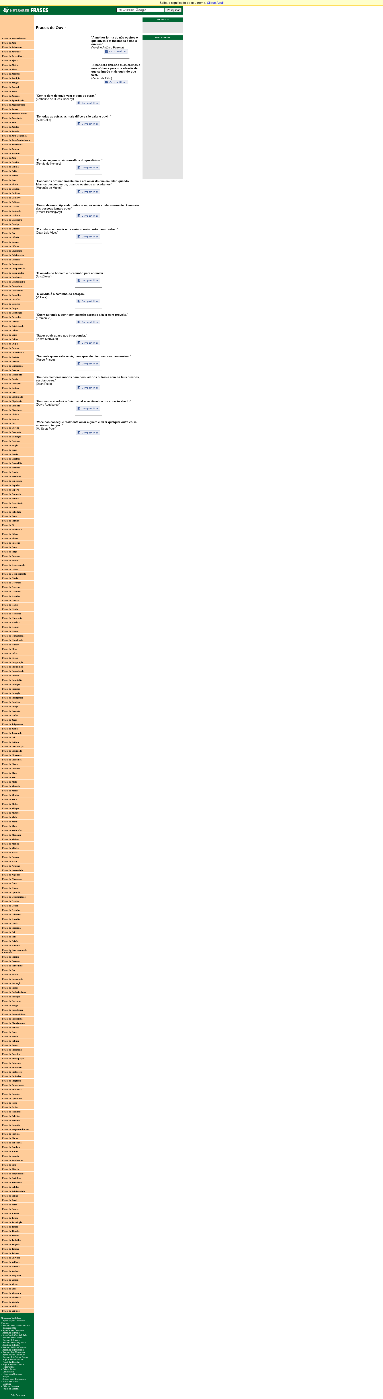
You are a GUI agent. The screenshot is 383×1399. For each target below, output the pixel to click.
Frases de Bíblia (10, 184)
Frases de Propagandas (13, 1085)
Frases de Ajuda (10, 60)
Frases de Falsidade (11, 512)
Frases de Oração (10, 901)
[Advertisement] (15, 25)
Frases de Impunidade (13, 671)
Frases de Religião (11, 1116)
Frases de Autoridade (12, 144)
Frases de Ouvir (10, 923)
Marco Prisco (45, 359)
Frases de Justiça (10, 728)
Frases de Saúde (10, 1151)
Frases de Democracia (12, 366)
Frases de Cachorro (11, 197)
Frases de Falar (9, 507)
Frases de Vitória (10, 1306)
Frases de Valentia (11, 1266)
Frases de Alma (9, 69)
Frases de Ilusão (10, 658)
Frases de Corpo (10, 308)
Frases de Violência (11, 1297)
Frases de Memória (11, 786)
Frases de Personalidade (13, 1014)
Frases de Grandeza (11, 591)
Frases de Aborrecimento (13, 38)
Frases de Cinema (10, 242)
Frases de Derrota (10, 370)
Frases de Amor (9, 91)
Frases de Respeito (11, 1125)
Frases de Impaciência (12, 667)
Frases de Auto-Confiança (14, 136)
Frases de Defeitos (10, 361)
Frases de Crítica (10, 339)
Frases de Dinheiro (11, 405)
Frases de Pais (9, 936)
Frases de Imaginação (12, 662)
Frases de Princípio (11, 1063)
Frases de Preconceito (12, 1050)
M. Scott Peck (46, 428)
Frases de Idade (9, 649)
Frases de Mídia (10, 804)
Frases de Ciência (10, 237)
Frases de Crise (9, 335)
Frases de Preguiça (11, 1054)
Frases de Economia (11, 432)
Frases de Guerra (10, 600)
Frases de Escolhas (11, 459)
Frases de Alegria (10, 65)
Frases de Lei (8, 737)
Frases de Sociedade (11, 1178)
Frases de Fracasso (11, 556)
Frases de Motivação (11, 830)
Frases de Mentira (10, 795)
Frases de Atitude (10, 131)
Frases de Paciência (11, 928)
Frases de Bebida (10, 166)
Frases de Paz (8, 970)
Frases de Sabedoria (11, 1142)
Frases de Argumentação (13, 105)
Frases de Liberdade (12, 751)
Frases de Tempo (10, 1227)
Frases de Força (9, 551)
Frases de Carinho (11, 215)
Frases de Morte (9, 826)
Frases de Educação (11, 436)
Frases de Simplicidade (13, 1173)
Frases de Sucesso (10, 1209)
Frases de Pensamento (12, 979)
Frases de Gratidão (11, 596)
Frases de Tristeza (10, 1253)
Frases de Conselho (11, 295)
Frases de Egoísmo (11, 441)
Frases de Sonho (10, 1196)
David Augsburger (48, 404)
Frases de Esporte (10, 490)
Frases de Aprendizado (13, 100)
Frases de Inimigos (11, 684)
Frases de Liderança (11, 755)
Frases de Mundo (10, 844)
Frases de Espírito (11, 485)
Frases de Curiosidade (12, 352)
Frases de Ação (9, 43)
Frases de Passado (11, 961)
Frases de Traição (10, 1249)
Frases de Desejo (10, 379)
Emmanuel (44, 318)
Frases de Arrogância (12, 118)
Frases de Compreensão (13, 268)
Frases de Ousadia (11, 919)
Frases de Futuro (10, 560)
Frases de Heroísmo (11, 613)
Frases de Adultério (11, 51)
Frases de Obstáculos (12, 879)
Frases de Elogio (10, 445)
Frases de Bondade (11, 189)
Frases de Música (10, 848)
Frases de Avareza (10, 149)
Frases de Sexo (9, 1165)
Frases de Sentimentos (12, 1160)
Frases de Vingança (11, 1293)
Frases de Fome (9, 547)
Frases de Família (10, 521)
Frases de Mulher (10, 839)
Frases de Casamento (12, 220)
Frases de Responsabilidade (15, 1129)
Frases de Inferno (10, 675)
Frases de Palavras (11, 945)
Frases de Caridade (11, 211)
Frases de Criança (10, 321)
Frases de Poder (9, 1032)
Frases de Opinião (11, 892)
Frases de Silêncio (10, 1169)
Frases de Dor (8, 423)
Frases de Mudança (11, 835)
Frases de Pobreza (10, 1027)
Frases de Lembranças (12, 746)
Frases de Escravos (11, 467)
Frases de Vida (9, 1288)
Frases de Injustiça (11, 689)
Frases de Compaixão (12, 264)
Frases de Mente (10, 790)
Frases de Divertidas (11, 410)
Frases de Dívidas (10, 414)
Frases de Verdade (11, 1271)
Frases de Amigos (10, 82)
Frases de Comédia (11, 259)
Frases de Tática (10, 1218)
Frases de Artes (9, 122)
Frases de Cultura (10, 348)
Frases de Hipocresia (12, 618)
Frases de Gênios (10, 569)
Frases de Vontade (11, 1311)
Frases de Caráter (10, 206)
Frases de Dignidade (12, 401)
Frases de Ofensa (10, 888)
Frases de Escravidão (12, 463)
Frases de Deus (9, 392)
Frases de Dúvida (10, 428)
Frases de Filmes (10, 538)
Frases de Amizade (11, 87)
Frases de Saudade (11, 1147)
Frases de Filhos (10, 534)
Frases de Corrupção (12, 313)
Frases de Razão (10, 1107)
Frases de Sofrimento (12, 1182)
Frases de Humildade (12, 640)
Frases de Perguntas (11, 1001)
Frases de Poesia (10, 1036)
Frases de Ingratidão (12, 680)
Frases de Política (10, 1041)
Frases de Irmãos (10, 715)
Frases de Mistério (11, 813)
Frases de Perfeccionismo (14, 992)
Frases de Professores (12, 1072)
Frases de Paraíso (10, 957)
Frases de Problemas (12, 1067)
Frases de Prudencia (11, 1089)
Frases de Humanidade (13, 636)
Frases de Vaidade (11, 1262)
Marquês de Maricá (49, 187)
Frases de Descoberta (12, 374)
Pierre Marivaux (47, 339)
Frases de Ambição (11, 78)
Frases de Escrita (10, 472)
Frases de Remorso (11, 1120)
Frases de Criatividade (13, 326)
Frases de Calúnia (11, 202)
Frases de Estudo (10, 498)
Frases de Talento (10, 1213)
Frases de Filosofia (11, 543)
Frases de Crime (10, 330)
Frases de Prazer (10, 1045)
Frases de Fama (9, 516)
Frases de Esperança (12, 481)
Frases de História (11, 622)
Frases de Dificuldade (12, 397)
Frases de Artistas (10, 127)
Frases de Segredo (10, 1156)
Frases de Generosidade (13, 565)
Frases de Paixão (10, 941)
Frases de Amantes (11, 74)
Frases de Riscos (10, 1138)
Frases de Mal (9, 777)
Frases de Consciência (12, 290)
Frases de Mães (9, 773)
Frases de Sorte (9, 1204)
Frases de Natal (9, 861)
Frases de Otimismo (11, 914)
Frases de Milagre (10, 808)
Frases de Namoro (10, 857)
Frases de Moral (10, 821)
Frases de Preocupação (13, 1058)
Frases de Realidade (11, 1111)
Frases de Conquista (12, 286)
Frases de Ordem (10, 905)
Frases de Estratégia (11, 494)
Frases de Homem (10, 627)
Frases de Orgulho (11, 910)
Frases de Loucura (11, 768)
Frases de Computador (13, 273)
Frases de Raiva (9, 1103)
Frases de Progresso (11, 1081)
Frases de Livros (10, 764)
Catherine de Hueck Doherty (55, 99)
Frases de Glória (10, 578)
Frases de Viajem (10, 1280)
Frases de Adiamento (12, 47)
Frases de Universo (11, 1258)
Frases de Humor (10, 644)
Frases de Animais (11, 96)
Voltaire (41, 297)
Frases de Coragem (11, 304)
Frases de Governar (11, 582)
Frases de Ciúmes (10, 246)
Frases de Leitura (10, 742)
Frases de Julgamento (12, 724)
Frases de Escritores (11, 476)
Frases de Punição (11, 1094)
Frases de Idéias (10, 653)
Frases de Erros (9, 450)
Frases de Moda (9, 817)
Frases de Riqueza (11, 1134)
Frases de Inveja (10, 706)
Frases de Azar (9, 158)
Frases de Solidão (10, 1187)
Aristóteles (44, 276)
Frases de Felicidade (11, 529)
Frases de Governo (11, 587)
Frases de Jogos (9, 720)
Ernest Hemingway (49, 212)
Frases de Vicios (10, 1284)
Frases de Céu (9, 233)
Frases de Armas (10, 109)
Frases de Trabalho (11, 1240)
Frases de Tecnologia (12, 1222)
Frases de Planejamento (13, 1023)
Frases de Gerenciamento (14, 574)
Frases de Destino (10, 388)
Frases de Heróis (10, 609)
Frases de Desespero (11, 383)
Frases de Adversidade (12, 56)
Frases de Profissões (11, 1076)
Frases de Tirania (10, 1235)
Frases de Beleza (10, 175)
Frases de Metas (9, 799)
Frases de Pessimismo (12, 1019)
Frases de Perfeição (11, 996)
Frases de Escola (10, 454)
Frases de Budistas (11, 193)
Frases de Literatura (11, 759)
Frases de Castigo (10, 224)
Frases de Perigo (10, 1005)
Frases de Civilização (12, 251)
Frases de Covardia (11, 317)
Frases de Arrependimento (14, 113)
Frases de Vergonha (11, 1275)
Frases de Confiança (11, 277)
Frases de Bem (9, 180)
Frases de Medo (9, 782)
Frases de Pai (8, 932)
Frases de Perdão (10, 988)
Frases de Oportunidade (13, 897)
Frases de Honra (10, 631)
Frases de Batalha (10, 162)
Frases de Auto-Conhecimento (16, 140)
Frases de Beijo (9, 171)
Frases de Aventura (11, 153)
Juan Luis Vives (47, 232)
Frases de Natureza (11, 866)
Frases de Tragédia (11, 1244)
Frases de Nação (10, 852)
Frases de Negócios (11, 875)
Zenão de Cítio (101, 78)
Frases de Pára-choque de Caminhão (14, 951)
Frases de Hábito (10, 605)
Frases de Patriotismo (12, 965)
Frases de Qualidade (12, 1098)
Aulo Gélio (43, 119)
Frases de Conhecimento (13, 282)
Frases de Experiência (12, 503)
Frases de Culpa (10, 344)
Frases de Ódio (9, 883)
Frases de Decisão (10, 357)
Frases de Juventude (12, 733)
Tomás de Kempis (48, 163)
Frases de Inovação (11, 693)
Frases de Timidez (11, 1231)
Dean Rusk (44, 383)
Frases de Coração (11, 299)
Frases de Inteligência (12, 698)
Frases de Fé (8, 525)
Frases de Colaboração (13, 255)
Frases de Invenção (11, 711)
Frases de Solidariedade (13, 1191)
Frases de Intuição (11, 702)
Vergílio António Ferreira (107, 47)
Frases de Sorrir (10, 1200)
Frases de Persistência (12, 1010)
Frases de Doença (10, 419)
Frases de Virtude (10, 1302)
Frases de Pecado (10, 974)
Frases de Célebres (11, 228)
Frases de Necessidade (12, 870)
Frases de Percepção (11, 983)
